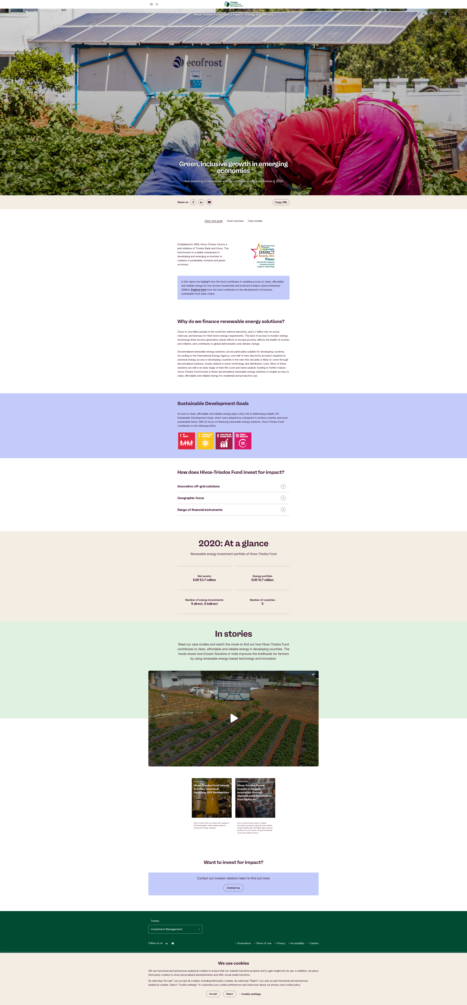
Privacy (281, 943)
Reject (229, 994)
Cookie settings (251, 994)
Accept (213, 994)
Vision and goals (213, 220)
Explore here (199, 289)
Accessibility (297, 943)
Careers (314, 943)
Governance (244, 943)
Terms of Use (263, 943)
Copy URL (281, 202)
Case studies (255, 220)
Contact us (233, 887)
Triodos (155, 920)
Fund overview (235, 220)
